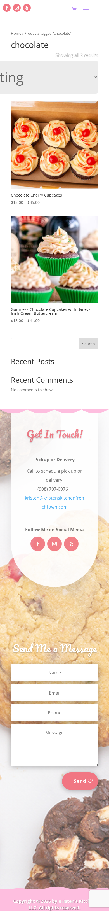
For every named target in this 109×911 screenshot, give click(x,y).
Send (80, 781)
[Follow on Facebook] (7, 8)
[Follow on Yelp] (27, 8)
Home (16, 33)
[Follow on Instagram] (17, 8)
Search (88, 343)
